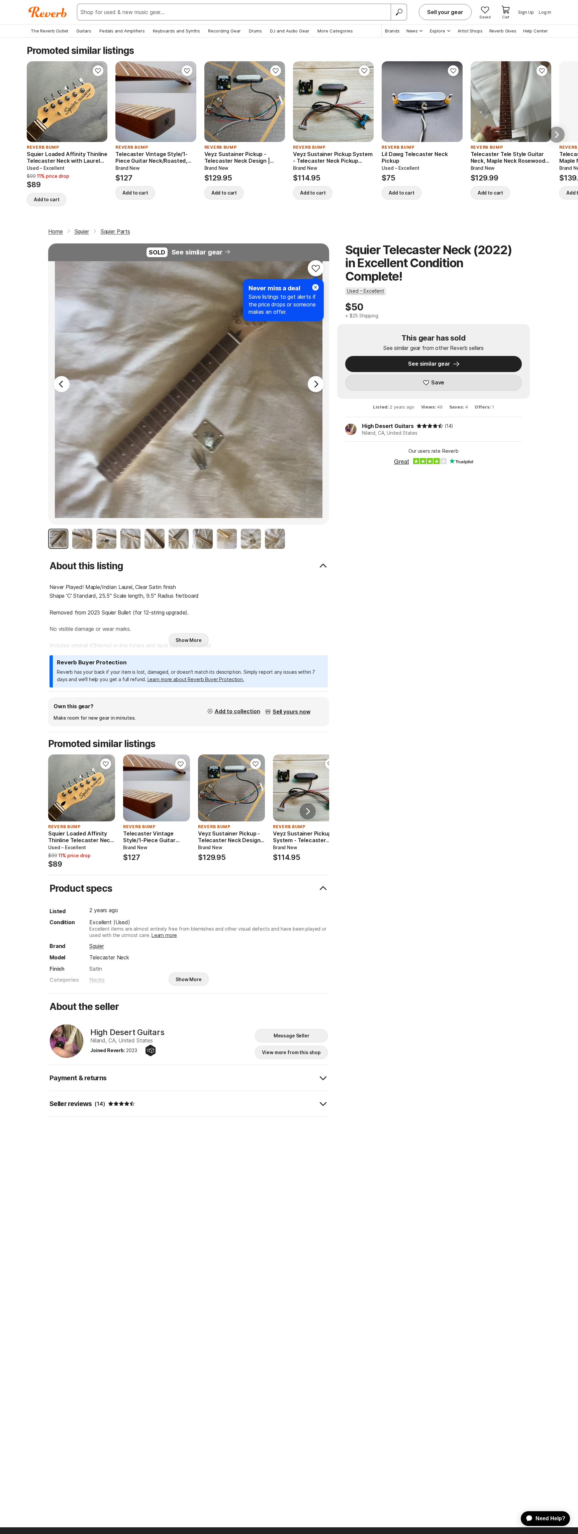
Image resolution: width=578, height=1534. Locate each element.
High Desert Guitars (388, 426)
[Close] (315, 287)
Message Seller (291, 1035)
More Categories (335, 30)
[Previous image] (36, 101)
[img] (429, 426)
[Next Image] (316, 384)
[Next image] (98, 101)
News (412, 30)
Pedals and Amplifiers (122, 30)
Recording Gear (224, 30)
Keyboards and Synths (176, 30)
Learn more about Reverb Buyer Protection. (196, 679)
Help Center (535, 30)
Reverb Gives (502, 30)
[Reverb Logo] (47, 12)
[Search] (399, 12)
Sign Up (526, 12)
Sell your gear (445, 12)
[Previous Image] (62, 384)
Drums (255, 30)
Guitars (83, 30)
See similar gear (197, 252)
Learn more (164, 935)
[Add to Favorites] (98, 70)
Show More (189, 640)
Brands (392, 30)
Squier (96, 946)
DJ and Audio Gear (289, 30)
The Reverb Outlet (49, 30)
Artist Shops (470, 30)
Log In (545, 12)
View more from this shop (291, 1052)
